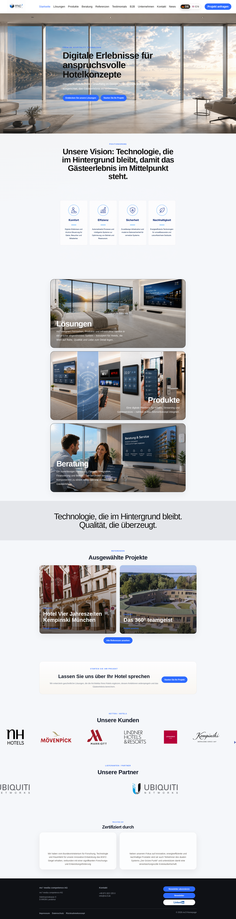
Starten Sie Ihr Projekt (113, 98)
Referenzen (102, 6)
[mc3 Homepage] (16, 6)
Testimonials (119, 6)
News (172, 6)
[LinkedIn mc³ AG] (179, 902)
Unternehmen (146, 6)
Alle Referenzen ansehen (118, 640)
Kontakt (161, 6)
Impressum (44, 913)
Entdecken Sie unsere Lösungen (81, 98)
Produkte (73, 6)
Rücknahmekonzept (75, 913)
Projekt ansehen (50, 628)
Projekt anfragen (218, 6)
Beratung (87, 6)
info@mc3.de (105, 896)
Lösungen (59, 6)
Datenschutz (58, 913)
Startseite (44, 6)
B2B (132, 6)
